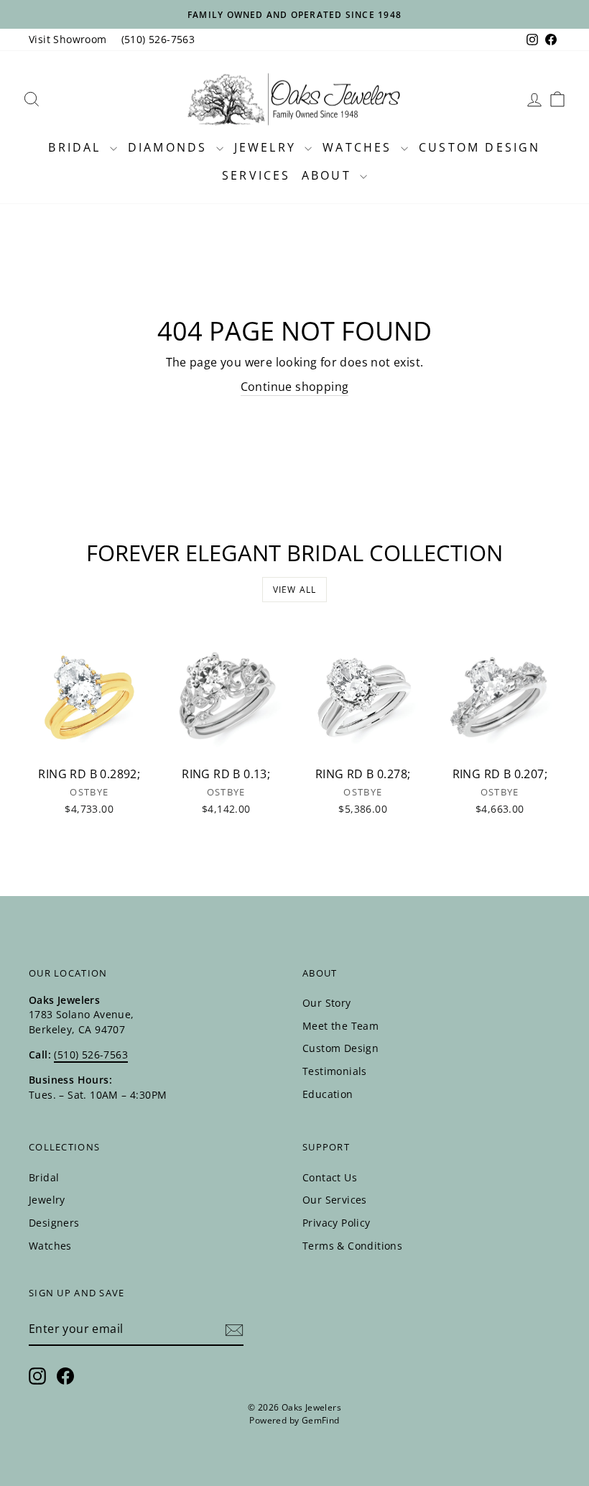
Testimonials (334, 1071)
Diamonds (170, 147)
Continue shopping (295, 386)
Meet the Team (340, 1026)
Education (327, 1094)
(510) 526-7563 (158, 39)
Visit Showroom (68, 39)
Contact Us (329, 1177)
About (329, 175)
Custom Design (480, 147)
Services (256, 175)
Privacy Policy (336, 1222)
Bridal (77, 147)
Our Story (326, 1003)
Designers (54, 1222)
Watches (360, 147)
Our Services (334, 1199)
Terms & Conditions (352, 1245)
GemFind (321, 1420)
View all (295, 589)
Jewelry (268, 147)
